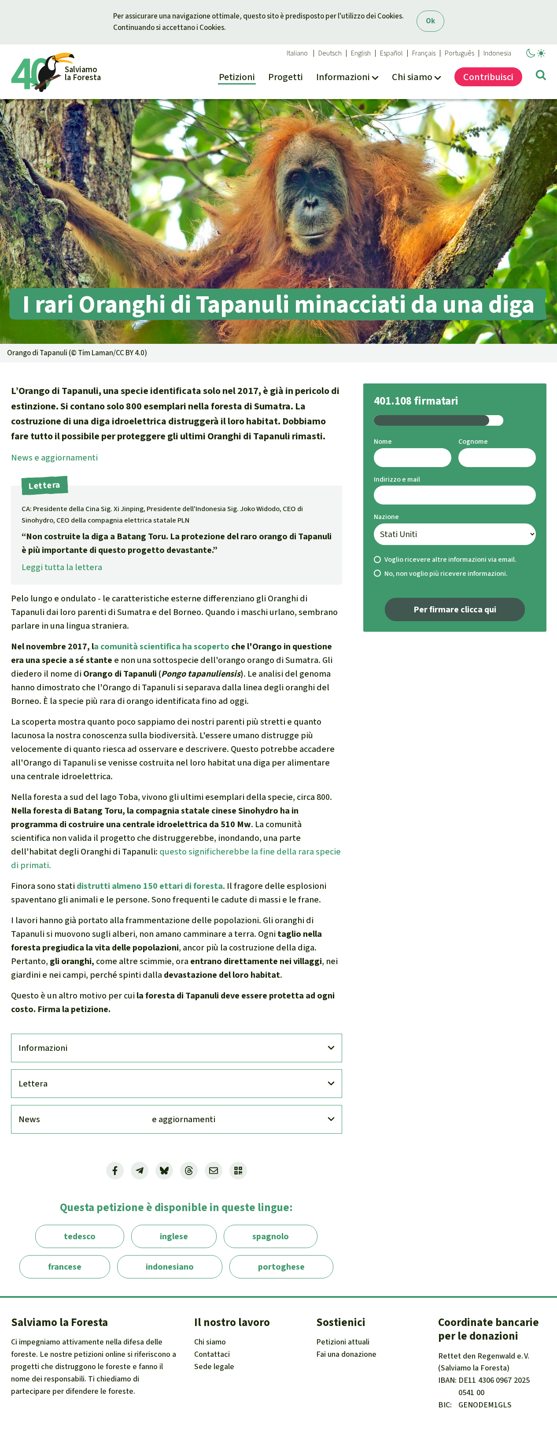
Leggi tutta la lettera (62, 567)
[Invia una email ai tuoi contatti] (213, 1170)
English (361, 53)
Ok (430, 21)
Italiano (297, 53)
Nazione (386, 516)
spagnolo (270, 1236)
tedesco (80, 1236)
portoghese (281, 1267)
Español (391, 53)
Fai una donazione (346, 1354)
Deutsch (330, 53)
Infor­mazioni (42, 1048)
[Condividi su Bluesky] (164, 1170)
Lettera (33, 1084)
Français (423, 53)
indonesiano (170, 1267)
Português (459, 53)
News (54, 458)
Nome (383, 441)
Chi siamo (210, 1342)
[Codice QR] (238, 1170)
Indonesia (497, 53)
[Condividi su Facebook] (115, 1170)
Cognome (473, 441)
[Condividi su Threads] (189, 1170)
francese (64, 1267)
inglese (174, 1236)
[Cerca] (540, 76)
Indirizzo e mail (397, 479)
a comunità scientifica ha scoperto (161, 646)
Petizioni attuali (342, 1342)
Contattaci (212, 1354)
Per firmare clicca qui (454, 609)
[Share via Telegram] (139, 1170)
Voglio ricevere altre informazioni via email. (450, 559)
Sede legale (214, 1366)
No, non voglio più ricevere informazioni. (446, 573)
